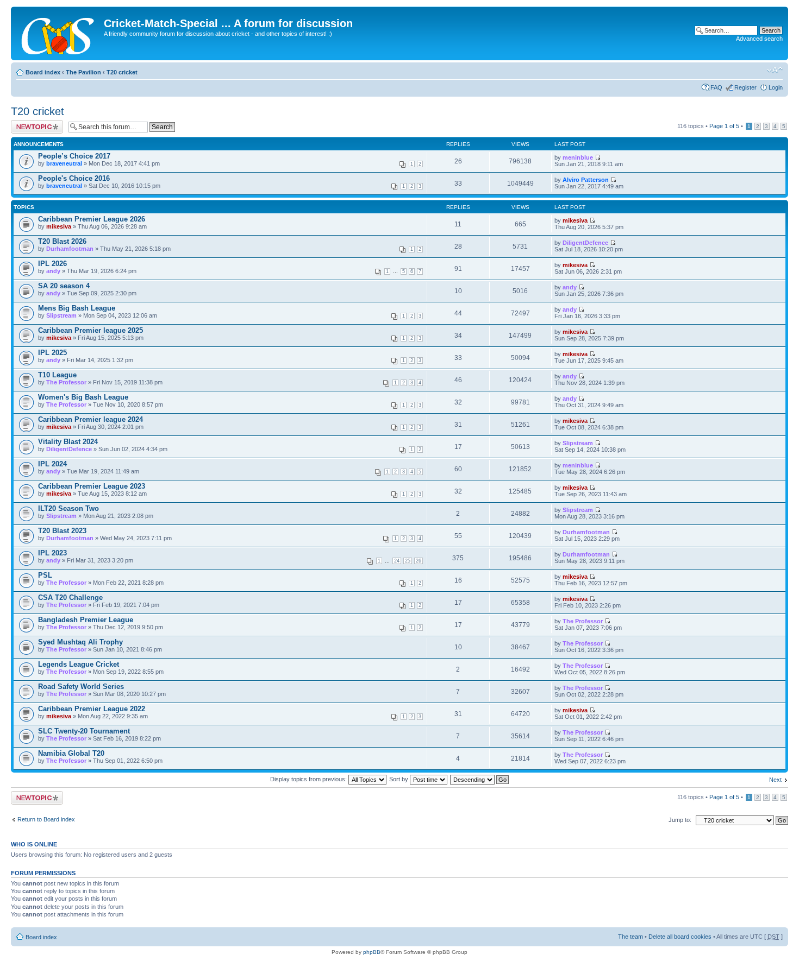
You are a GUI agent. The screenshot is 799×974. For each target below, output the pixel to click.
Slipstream (61, 315)
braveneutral (64, 163)
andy (53, 271)
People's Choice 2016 (74, 178)
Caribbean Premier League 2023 (91, 486)
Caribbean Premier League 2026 (91, 219)
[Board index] (59, 33)
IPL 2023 (52, 553)
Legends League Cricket (78, 664)
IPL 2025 (52, 353)
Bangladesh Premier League (85, 620)
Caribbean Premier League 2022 (91, 709)
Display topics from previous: (309, 779)
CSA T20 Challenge (70, 597)
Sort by (399, 779)
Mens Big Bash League (76, 308)
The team (630, 936)
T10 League (57, 375)
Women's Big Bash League (83, 397)
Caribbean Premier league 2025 (90, 330)
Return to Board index (46, 819)
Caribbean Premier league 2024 (90, 419)
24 (397, 561)
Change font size (775, 70)
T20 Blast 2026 (62, 241)
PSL (45, 575)
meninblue (578, 157)
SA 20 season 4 (64, 286)
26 (418, 561)
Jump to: (680, 820)
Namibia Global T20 (71, 753)
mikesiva (58, 226)
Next (775, 779)
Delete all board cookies (679, 936)
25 (407, 561)
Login (776, 87)
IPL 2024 (52, 464)
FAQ (716, 87)
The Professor (66, 382)
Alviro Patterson (586, 179)
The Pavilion (83, 72)
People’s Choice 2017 (74, 156)
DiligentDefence (585, 242)
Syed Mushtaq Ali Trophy (80, 642)
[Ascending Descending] (480, 779)
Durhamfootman (69, 248)
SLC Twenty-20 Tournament (84, 731)
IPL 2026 (52, 264)
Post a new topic (32, 123)
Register (745, 87)
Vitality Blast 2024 (68, 442)
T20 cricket (122, 72)
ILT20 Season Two (68, 508)
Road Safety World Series (81, 686)
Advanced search (759, 38)
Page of (724, 126)
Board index (43, 72)
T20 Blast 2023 (62, 531)
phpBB (371, 952)
